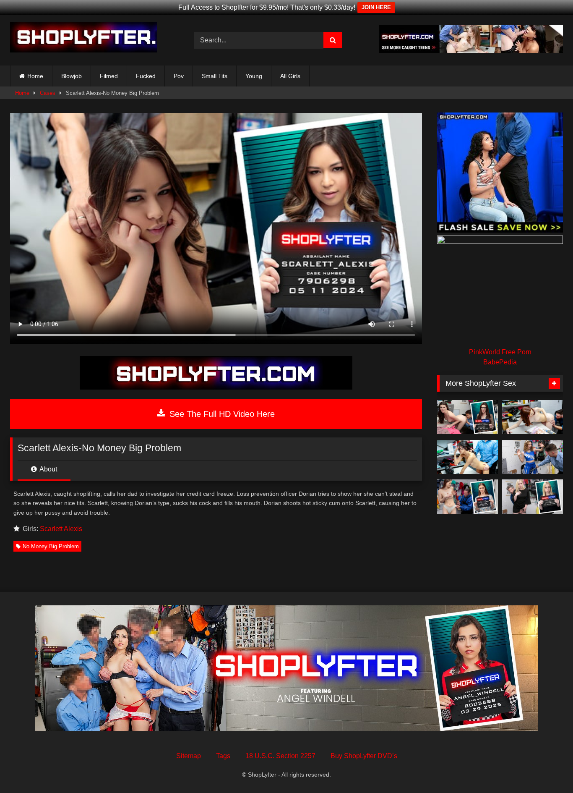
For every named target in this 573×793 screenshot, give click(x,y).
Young (253, 76)
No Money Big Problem (51, 546)
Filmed (109, 76)
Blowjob (71, 76)
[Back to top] (547, 768)
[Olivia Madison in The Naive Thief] (467, 496)
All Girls (290, 76)
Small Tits (214, 76)
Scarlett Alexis (61, 528)
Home (35, 76)
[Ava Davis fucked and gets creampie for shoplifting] (532, 417)
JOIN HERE (376, 7)
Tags (223, 755)
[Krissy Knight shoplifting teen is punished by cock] (532, 496)
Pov (179, 76)
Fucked (146, 76)
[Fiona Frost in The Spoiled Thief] (467, 417)
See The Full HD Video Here (221, 414)
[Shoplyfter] (83, 38)
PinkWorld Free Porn (500, 352)
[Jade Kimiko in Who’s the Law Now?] (467, 457)
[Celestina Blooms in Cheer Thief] (532, 457)
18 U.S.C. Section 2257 (280, 755)
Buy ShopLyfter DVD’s (364, 755)
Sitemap (188, 755)
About (47, 469)
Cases (47, 93)
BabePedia (500, 362)
